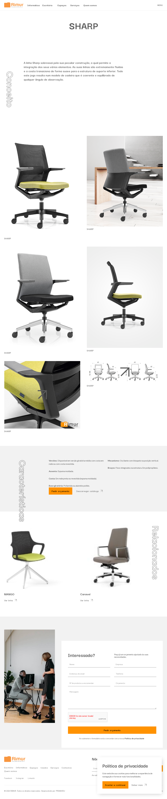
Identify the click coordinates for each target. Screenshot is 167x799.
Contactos (67, 767)
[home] (13, 5)
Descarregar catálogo (87, 491)
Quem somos (10, 771)
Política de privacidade (134, 738)
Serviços (54, 767)
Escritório (8, 767)
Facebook (8, 778)
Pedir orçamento (60, 491)
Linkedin (31, 778)
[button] (160, 5)
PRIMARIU (60, 790)
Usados (44, 767)
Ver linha (8, 600)
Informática (21, 767)
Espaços (34, 767)
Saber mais (137, 785)
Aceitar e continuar (115, 785)
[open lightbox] (42, 186)
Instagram (20, 778)
